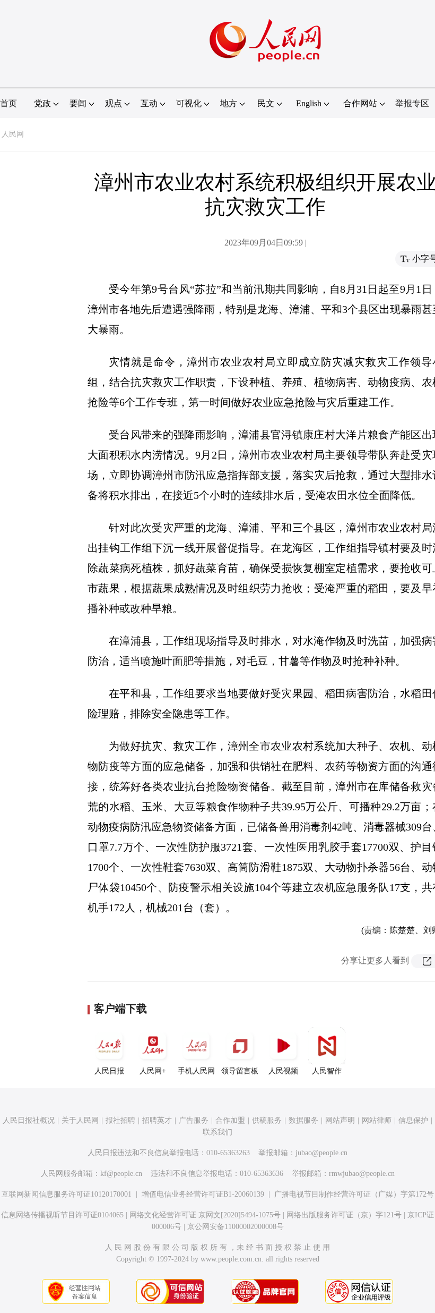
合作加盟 (230, 1120)
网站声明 (340, 1120)
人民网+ (153, 1071)
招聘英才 (157, 1120)
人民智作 (327, 1071)
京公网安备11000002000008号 (235, 1227)
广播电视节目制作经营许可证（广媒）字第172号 (354, 1194)
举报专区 (412, 103)
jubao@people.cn (321, 1153)
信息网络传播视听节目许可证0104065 (62, 1215)
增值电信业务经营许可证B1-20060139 (203, 1194)
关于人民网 (80, 1120)
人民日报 (109, 1071)
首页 (8, 103)
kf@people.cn (121, 1174)
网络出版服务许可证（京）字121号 (344, 1215)
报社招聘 (120, 1120)
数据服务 (303, 1120)
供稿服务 (267, 1120)
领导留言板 (239, 1071)
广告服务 (193, 1120)
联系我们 (217, 1132)
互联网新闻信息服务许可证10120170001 (67, 1194)
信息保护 (413, 1120)
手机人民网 (196, 1071)
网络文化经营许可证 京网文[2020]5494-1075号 (205, 1215)
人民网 (13, 134)
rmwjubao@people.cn (362, 1174)
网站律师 (377, 1120)
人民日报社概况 (29, 1120)
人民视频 (283, 1071)
